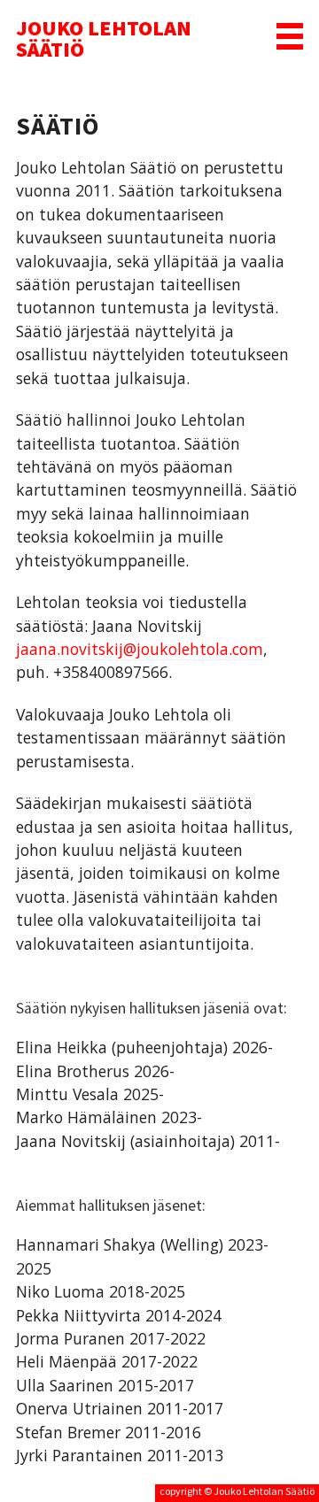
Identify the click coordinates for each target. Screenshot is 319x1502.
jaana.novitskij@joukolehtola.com (139, 648)
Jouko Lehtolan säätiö (103, 38)
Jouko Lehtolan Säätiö (264, 1491)
